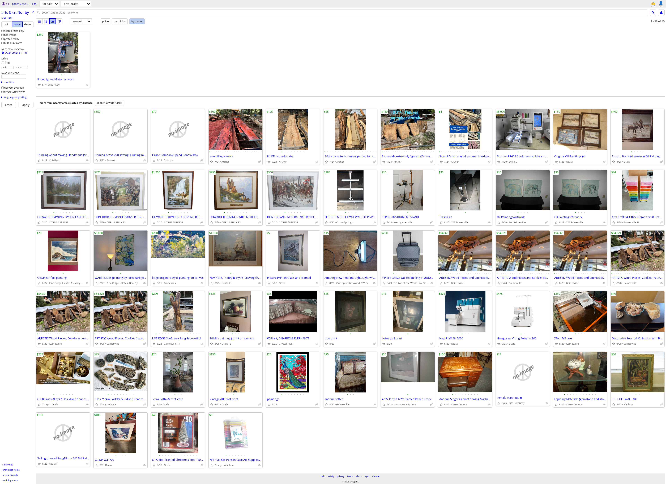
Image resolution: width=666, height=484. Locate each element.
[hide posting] (87, 85)
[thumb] (46, 21)
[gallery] (52, 21)
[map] (59, 21)
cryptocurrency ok (14, 91)
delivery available (14, 87)
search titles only (14, 30)
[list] (39, 21)
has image (10, 34)
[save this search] (661, 13)
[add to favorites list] (39, 85)
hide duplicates (13, 43)
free (7, 63)
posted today (11, 39)
